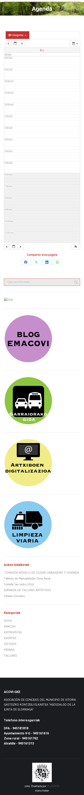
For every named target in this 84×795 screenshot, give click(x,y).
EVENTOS (10, 638)
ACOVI (8, 620)
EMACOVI (10, 626)
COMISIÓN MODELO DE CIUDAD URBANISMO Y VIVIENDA (42, 572)
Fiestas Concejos (14, 596)
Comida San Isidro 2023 (19, 584)
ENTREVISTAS (13, 632)
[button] (76, 246)
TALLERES (10, 655)
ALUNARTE (53, 786)
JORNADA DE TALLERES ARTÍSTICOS (27, 590)
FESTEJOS (10, 644)
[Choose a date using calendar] (15, 43)
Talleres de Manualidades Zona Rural (27, 578)
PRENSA (9, 650)
